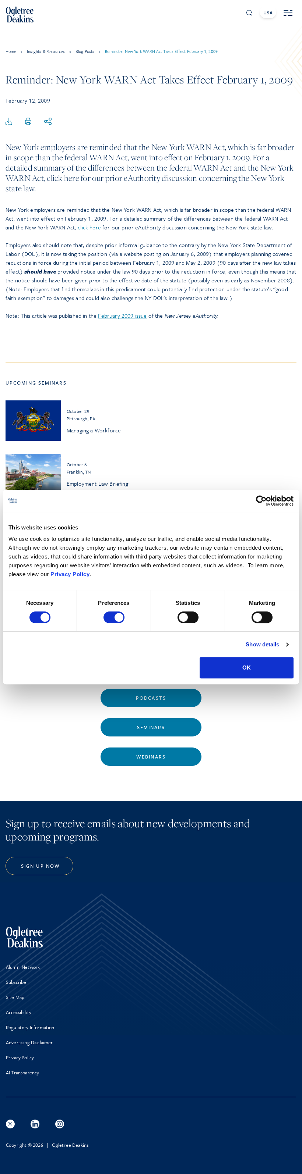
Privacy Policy (69, 574)
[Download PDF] (9, 122)
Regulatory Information (30, 1027)
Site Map (15, 997)
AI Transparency (22, 1072)
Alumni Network (23, 967)
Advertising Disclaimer (29, 1042)
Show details (262, 644)
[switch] (113, 617)
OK (246, 667)
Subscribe (16, 982)
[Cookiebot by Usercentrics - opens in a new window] (261, 500)
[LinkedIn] (35, 1124)
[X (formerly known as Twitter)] (10, 1124)
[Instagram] (59, 1124)
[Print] (28, 122)
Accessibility (18, 1012)
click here (89, 227)
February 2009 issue (122, 315)
